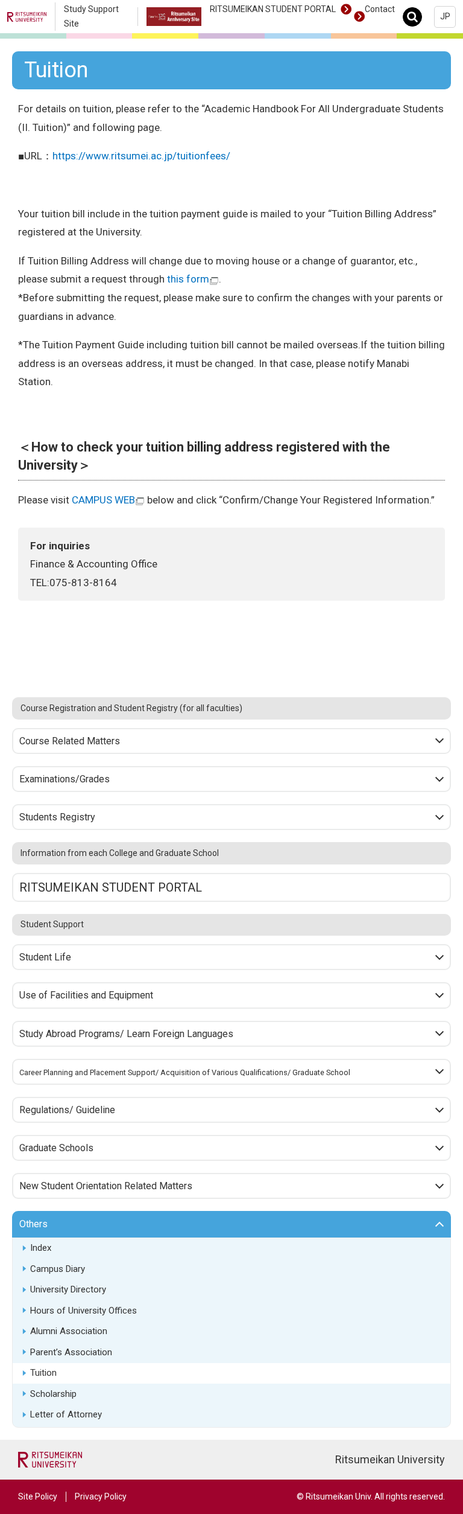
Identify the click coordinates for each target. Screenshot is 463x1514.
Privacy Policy (101, 1496)
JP (445, 16)
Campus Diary (57, 1268)
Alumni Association (68, 1331)
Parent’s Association (71, 1352)
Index (40, 1247)
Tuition (43, 1372)
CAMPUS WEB (103, 500)
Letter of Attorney (66, 1414)
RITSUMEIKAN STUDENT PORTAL (273, 9)
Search (415, 16)
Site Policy (37, 1496)
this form (188, 279)
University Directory (68, 1289)
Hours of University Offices (83, 1310)
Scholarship (53, 1393)
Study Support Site (91, 16)
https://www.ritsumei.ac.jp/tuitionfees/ (141, 156)
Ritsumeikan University (390, 1459)
